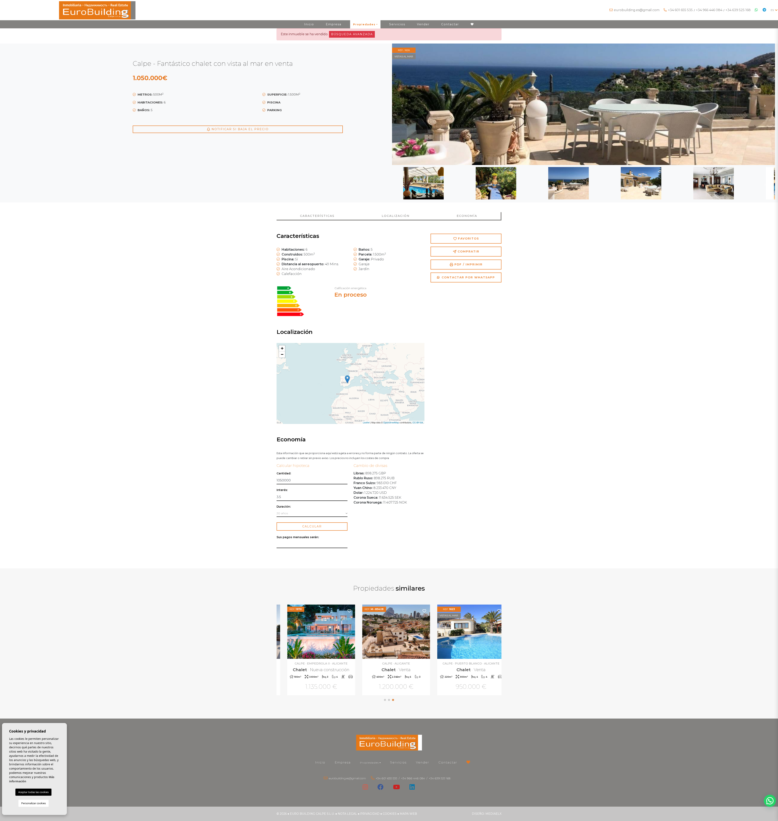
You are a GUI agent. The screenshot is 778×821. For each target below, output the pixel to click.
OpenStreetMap (391, 422)
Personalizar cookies (33, 803)
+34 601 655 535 (680, 10)
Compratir (467, 251)
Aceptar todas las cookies (33, 792)
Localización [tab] (396, 216)
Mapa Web (408, 814)
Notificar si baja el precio (239, 129)
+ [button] (282, 348)
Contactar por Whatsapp (467, 277)
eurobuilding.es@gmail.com (636, 10)
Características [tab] (317, 216)
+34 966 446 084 (709, 10)
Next (765, 104)
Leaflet (366, 422)
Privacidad (369, 814)
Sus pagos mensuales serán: (298, 537)
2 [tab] (389, 700)
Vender (423, 24)
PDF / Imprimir (468, 264)
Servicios (397, 24)
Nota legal (347, 814)
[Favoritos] (342, 611)
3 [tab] (393, 700)
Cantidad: (284, 473)
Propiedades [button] (364, 24)
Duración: (284, 506)
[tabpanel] (314, 650)
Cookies (389, 814)
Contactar (450, 24)
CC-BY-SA (418, 422)
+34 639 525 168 (738, 10)
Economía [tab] (467, 216)
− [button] (282, 354)
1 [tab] (385, 700)
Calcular (312, 526)
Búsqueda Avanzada (352, 34)
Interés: (282, 490)
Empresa (333, 24)
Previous (402, 104)
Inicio (309, 24)
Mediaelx (493, 814)
